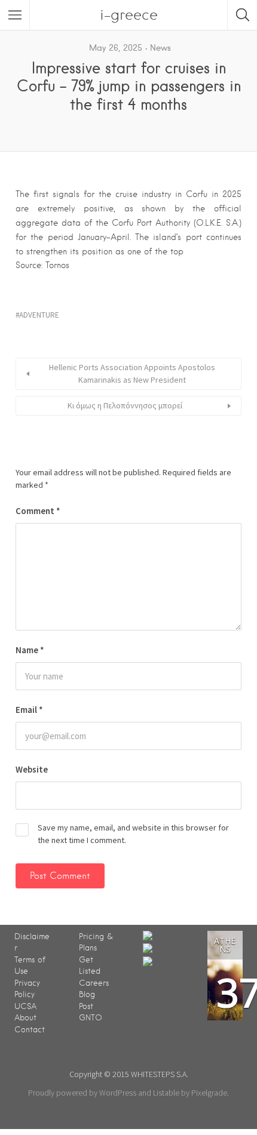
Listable (166, 1092)
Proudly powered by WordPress (82, 1092)
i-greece (129, 14)
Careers (94, 983)
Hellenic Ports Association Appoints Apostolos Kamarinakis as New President (132, 373)
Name (30, 650)
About (25, 1017)
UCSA (25, 1006)
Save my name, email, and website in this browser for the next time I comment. (133, 833)
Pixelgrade (209, 1092)
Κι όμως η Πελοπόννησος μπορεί (125, 405)
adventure (39, 315)
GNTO (90, 1017)
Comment (38, 510)
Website (32, 769)
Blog (87, 994)
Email (29, 709)
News (160, 47)
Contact (29, 1029)
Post (86, 1006)
